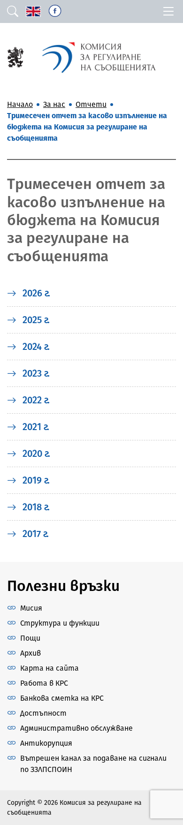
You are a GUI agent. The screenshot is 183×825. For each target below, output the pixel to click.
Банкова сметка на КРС (62, 698)
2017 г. (34, 533)
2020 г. (35, 453)
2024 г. (35, 346)
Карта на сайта (49, 668)
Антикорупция (46, 743)
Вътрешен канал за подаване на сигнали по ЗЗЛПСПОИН (93, 764)
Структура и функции (59, 623)
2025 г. (35, 319)
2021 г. (34, 426)
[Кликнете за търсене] (12, 11)
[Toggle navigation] (168, 11)
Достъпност (43, 713)
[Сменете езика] (33, 11)
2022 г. (35, 400)
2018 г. (35, 507)
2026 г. (35, 293)
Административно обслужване (76, 728)
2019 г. (35, 480)
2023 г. (35, 373)
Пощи (30, 638)
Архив (30, 653)
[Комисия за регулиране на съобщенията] (15, 56)
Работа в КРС (44, 683)
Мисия (31, 608)
